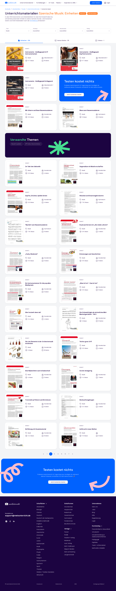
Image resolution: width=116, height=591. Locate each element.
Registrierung (96, 518)
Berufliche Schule (69, 524)
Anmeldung (33, 21)
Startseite (8, 9)
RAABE (66, 535)
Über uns (95, 507)
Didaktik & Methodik (43, 521)
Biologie (39, 509)
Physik (38, 552)
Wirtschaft (40, 575)
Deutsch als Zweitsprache (45, 518)
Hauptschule (68, 509)
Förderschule (68, 521)
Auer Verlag (68, 543)
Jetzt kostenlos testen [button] (74, 94)
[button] (51, 2)
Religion (39, 558)
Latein (38, 541)
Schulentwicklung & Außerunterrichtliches (99, 536)
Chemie (39, 512)
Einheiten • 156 (25, 40)
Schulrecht (95, 532)
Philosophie (40, 549)
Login (93, 521)
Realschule (67, 512)
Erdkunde (40, 527)
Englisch (39, 524)
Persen (66, 532)
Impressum (40, 584)
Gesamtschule (69, 515)
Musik (23, 9)
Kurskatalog (96, 526)
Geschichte (40, 532)
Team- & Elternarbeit (99, 545)
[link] (10, 3)
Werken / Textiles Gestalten (45, 572)
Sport (38, 566)
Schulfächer (41, 503)
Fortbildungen (40, 3)
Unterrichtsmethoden (33, 9)
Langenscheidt (69, 555)
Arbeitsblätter (16, 9)
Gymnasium (68, 518)
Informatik (40, 535)
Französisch (40, 529)
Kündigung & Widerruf (98, 584)
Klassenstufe (63, 28)
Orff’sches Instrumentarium (33, 144)
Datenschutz (59, 584)
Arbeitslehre (40, 507)
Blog (93, 512)
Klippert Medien (69, 549)
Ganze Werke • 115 (63, 40)
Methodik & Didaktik (98, 548)
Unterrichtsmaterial (26, 3)
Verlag (88, 28)
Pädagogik (95, 539)
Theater (39, 569)
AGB (75, 584)
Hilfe (93, 515)
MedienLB (67, 540)
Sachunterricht (41, 561)
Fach (7, 28)
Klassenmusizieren (16, 144)
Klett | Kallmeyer (69, 546)
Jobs (93, 509)
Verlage (67, 529)
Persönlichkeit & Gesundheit (101, 529)
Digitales (95, 542)
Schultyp (35, 28)
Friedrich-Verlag (69, 538)
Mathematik (40, 544)
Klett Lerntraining (69, 552)
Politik (38, 555)
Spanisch (40, 563)
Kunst (38, 538)
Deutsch (39, 515)
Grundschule (68, 507)
